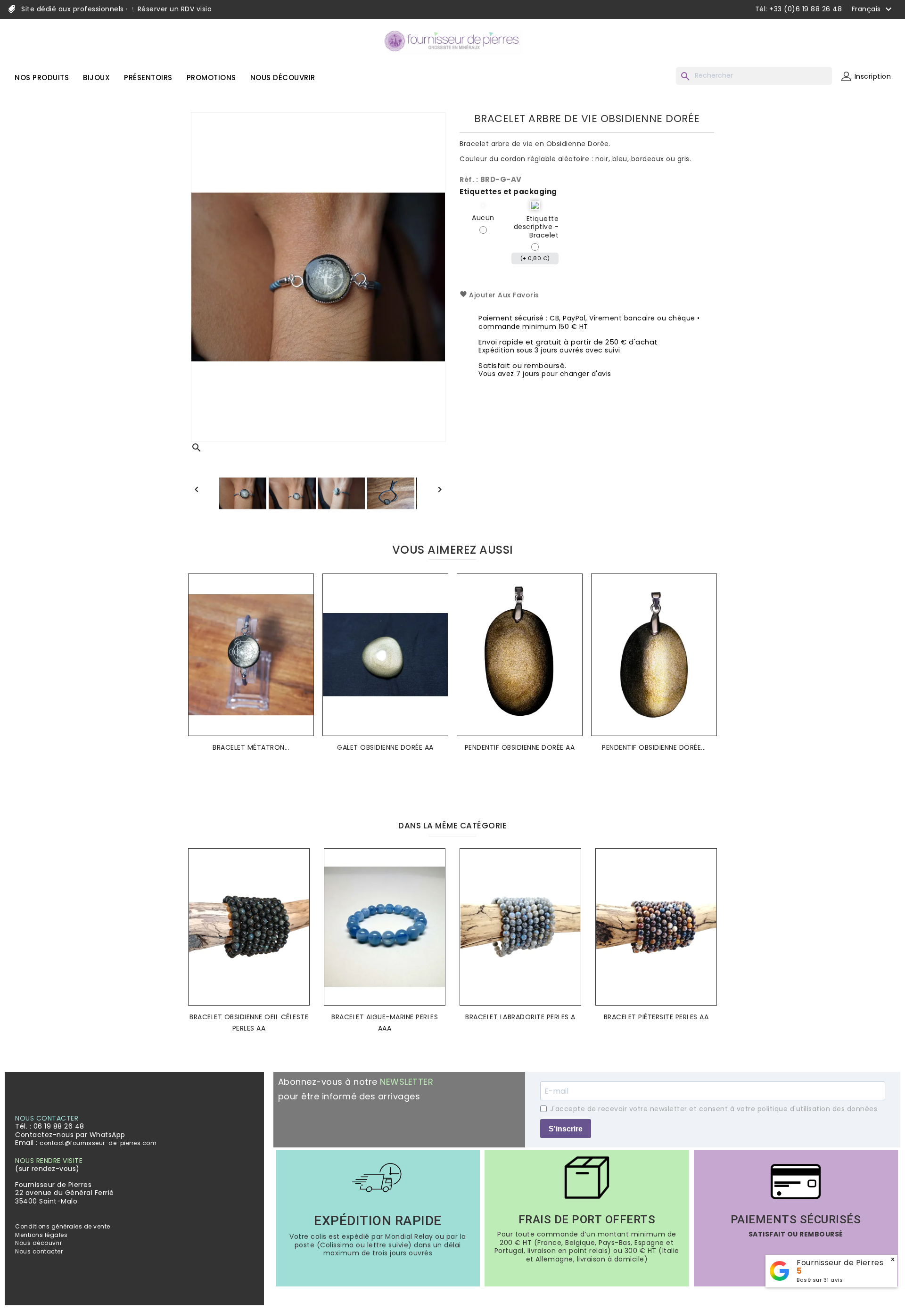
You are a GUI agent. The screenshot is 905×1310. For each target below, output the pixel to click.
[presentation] (445, 786)
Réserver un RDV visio (173, 9)
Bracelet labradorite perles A (520, 1017)
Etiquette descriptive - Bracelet (536, 227)
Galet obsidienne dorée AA (385, 747)
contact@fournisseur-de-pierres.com (98, 1143)
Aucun (483, 218)
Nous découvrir (38, 1243)
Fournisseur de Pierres (840, 1262)
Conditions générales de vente (62, 1226)
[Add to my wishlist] (304, 595)
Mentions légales (41, 1235)
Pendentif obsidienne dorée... (654, 747)
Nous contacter (39, 1251)
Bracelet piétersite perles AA (656, 1017)
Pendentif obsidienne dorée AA (520, 747)
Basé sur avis (820, 1280)
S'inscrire (566, 1129)
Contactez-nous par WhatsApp (70, 1134)
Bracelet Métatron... (251, 747)
